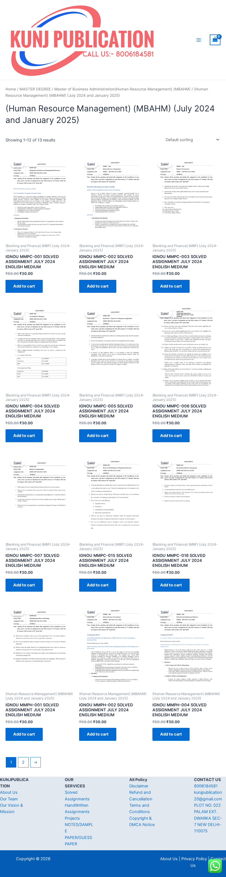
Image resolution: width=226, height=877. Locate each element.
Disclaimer (138, 786)
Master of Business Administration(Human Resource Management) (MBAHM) (122, 89)
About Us (9, 792)
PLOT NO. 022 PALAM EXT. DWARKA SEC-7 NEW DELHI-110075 (208, 818)
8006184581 (206, 786)
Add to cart (24, 286)
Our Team (9, 798)
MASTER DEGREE (35, 89)
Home (11, 89)
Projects (72, 818)
